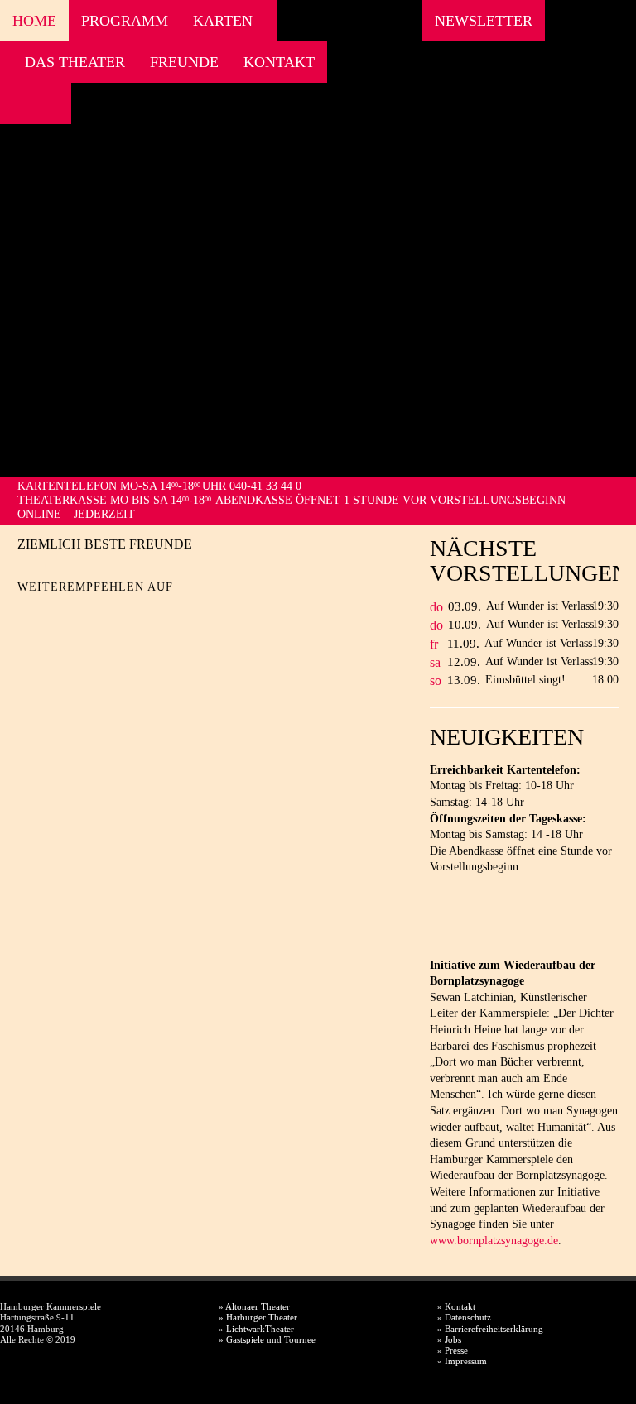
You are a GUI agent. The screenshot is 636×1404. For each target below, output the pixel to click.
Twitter (59, 613)
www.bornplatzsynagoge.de (494, 1240)
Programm (124, 20)
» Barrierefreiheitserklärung (490, 1329)
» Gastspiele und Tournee (267, 1339)
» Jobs (449, 1339)
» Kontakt (456, 1306)
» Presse (452, 1350)
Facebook (17, 103)
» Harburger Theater (258, 1317)
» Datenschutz (464, 1317)
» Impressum (462, 1361)
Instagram (39, 103)
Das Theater (75, 62)
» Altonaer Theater (254, 1306)
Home (34, 20)
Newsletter (483, 20)
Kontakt (279, 62)
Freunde (184, 62)
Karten (223, 20)
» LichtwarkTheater (256, 1329)
